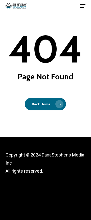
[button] (82, 6)
